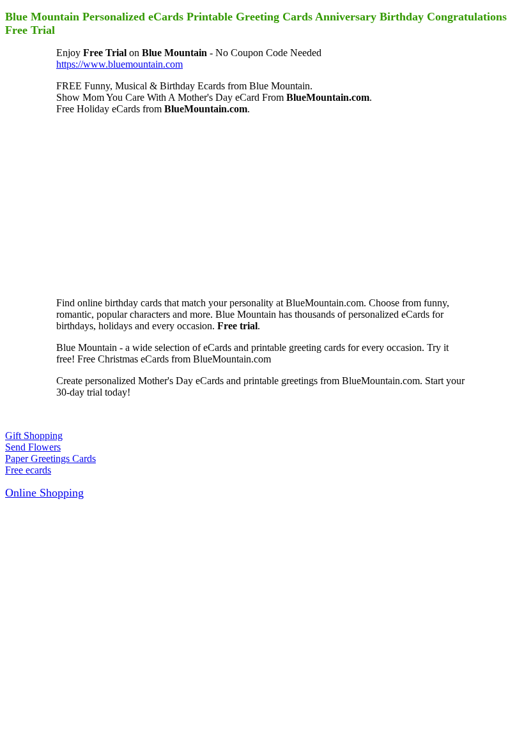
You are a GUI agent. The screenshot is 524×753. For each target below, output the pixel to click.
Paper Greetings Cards (50, 458)
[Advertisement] (152, 205)
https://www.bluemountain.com (119, 64)
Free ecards (28, 470)
